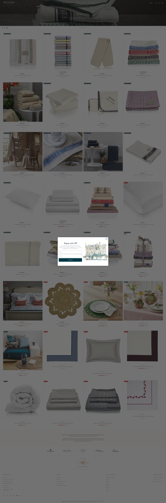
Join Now (70, 260)
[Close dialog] (107, 239)
